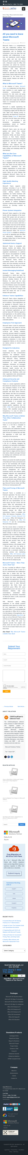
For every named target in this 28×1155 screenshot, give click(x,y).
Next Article (21, 706)
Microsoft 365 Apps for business (14, 999)
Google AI (14, 903)
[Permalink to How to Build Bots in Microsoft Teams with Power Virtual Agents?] (14, 772)
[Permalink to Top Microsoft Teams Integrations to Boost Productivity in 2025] (14, 809)
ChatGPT (14, 888)
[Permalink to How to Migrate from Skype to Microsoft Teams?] (14, 791)
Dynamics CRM (14, 1048)
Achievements (14, 1073)
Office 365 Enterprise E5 (14, 1012)
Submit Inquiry (14, 873)
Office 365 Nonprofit (14, 1017)
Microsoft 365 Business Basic (14, 996)
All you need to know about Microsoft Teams (13, 37)
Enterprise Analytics (14, 1056)
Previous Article (8, 706)
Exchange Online (14, 1036)
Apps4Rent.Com (18, 1144)
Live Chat (7, 4)
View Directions (6, 1099)
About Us (14, 1070)
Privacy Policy (14, 1149)
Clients (14, 1076)
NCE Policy (16, 1151)
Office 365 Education (14, 1019)
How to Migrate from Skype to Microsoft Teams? (14, 798)
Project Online (14, 1046)
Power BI (15, 116)
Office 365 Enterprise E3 (14, 1009)
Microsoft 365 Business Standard (14, 1001)
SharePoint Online (14, 1038)
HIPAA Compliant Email (14, 1059)
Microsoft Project (14, 1043)
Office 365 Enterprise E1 (14, 1007)
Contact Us (14, 1078)
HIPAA (8, 407)
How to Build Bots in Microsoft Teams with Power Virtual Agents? (13, 780)
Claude (14, 898)
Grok (14, 893)
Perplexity (14, 907)
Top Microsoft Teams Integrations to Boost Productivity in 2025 (13, 817)
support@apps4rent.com (13, 1097)
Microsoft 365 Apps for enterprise (14, 1004)
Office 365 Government (14, 1014)
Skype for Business (14, 1041)
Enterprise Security (14, 1053)
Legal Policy (7, 1149)
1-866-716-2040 (17, 4)
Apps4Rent (20, 615)
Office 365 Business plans (17, 554)
